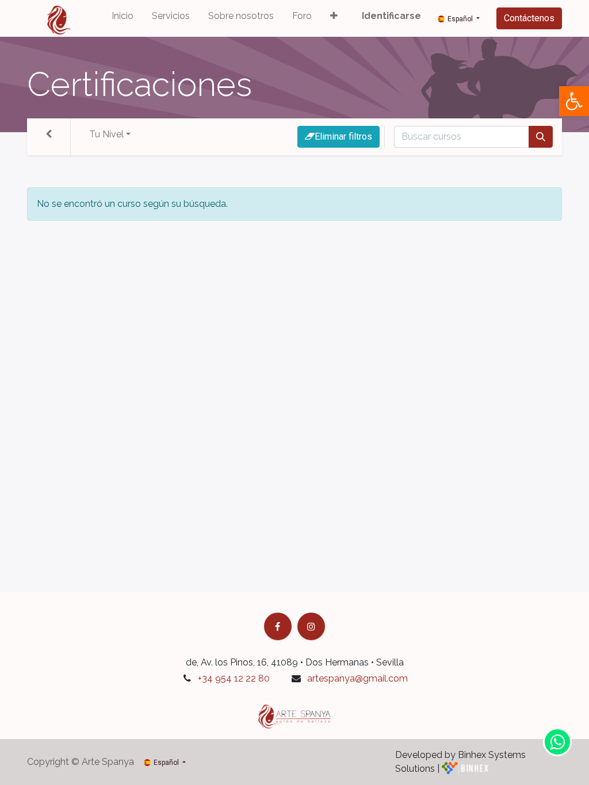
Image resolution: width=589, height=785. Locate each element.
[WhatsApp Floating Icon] (557, 742)
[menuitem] (122, 18)
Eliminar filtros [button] (343, 136)
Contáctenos (529, 18)
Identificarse (391, 15)
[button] (334, 18)
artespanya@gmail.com (357, 678)
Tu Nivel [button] (106, 134)
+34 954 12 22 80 (234, 678)
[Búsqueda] (541, 137)
